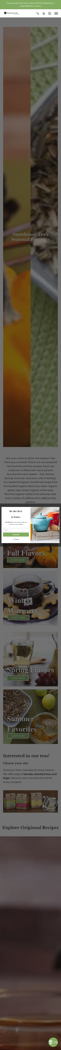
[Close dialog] (57, 509)
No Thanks (16, 539)
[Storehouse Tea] (11, 13)
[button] (38, 13)
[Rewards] (53, 1042)
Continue (16, 534)
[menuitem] (38, 13)
